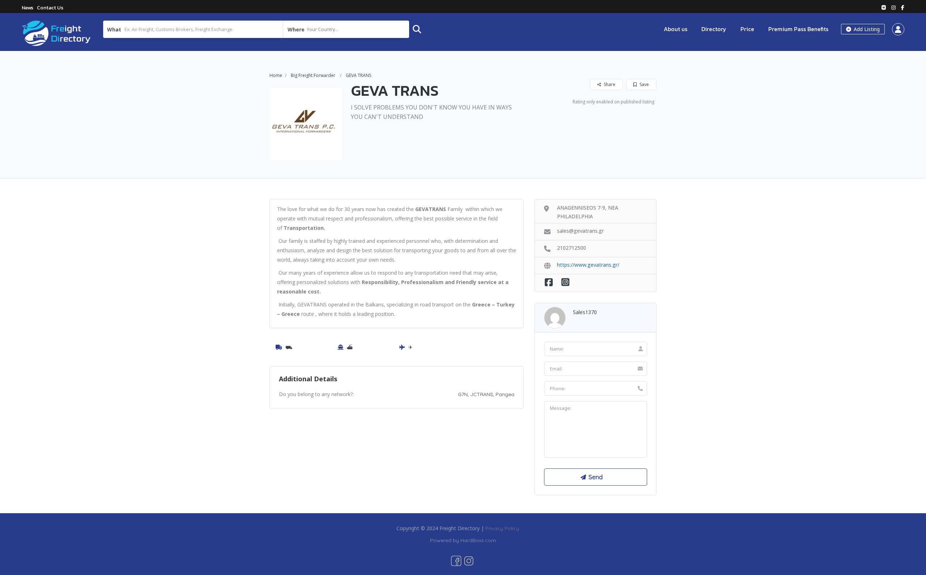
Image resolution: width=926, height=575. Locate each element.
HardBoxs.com (478, 540)
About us (675, 29)
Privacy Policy (502, 528)
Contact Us (50, 8)
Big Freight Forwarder (313, 75)
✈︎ (410, 347)
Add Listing (866, 29)
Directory (713, 29)
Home (275, 75)
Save (643, 84)
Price (747, 29)
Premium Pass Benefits (798, 29)
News (27, 8)
